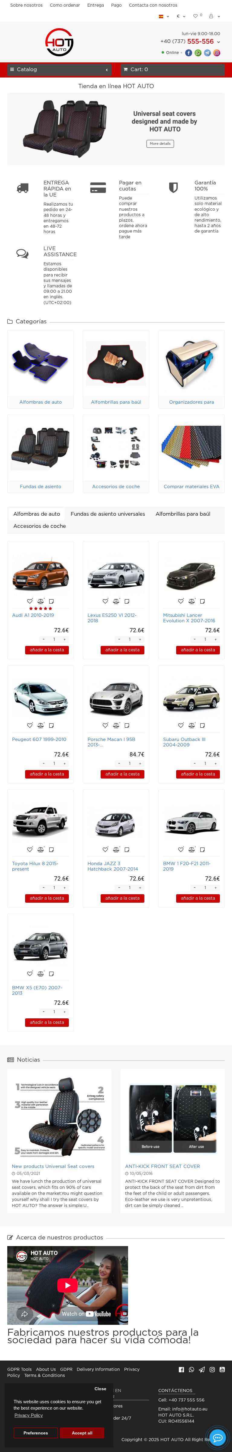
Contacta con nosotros (153, 5)
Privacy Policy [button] (28, 1415)
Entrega (95, 5)
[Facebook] (188, 53)
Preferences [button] (36, 1433)
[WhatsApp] (198, 53)
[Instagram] (216, 53)
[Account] (215, 16)
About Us (46, 1369)
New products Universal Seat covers (53, 1167)
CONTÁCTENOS (175, 1391)
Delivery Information (98, 1369)
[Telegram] (207, 53)
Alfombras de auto (40, 402)
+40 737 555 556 (187, 1400)
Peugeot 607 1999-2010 (39, 740)
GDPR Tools (19, 1369)
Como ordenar (65, 5)
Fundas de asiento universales (108, 514)
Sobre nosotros (26, 5)
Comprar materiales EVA (192, 487)
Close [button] (100, 1389)
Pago (116, 5)
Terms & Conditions (44, 1376)
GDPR (66, 1369)
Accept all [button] (82, 1433)
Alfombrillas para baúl (116, 402)
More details (160, 143)
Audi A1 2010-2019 (33, 615)
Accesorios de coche (116, 487)
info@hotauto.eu (190, 1409)
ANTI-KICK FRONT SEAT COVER (162, 1167)
